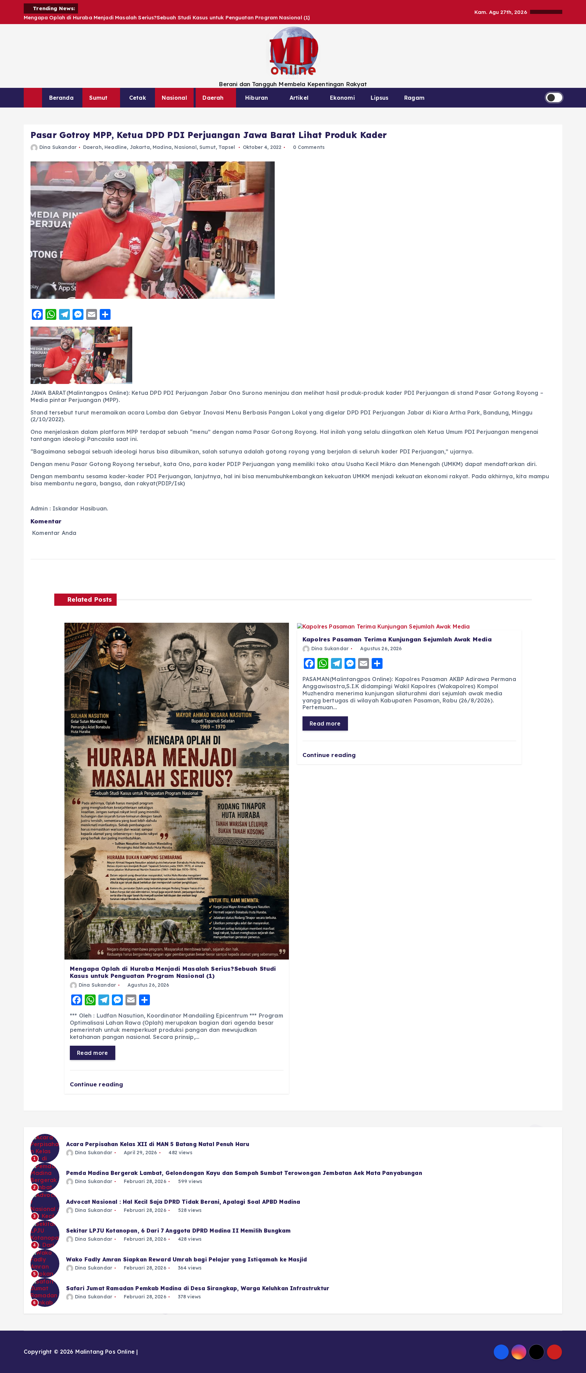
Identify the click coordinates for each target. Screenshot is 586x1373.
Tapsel (226, 147)
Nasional (174, 97)
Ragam (414, 97)
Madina (162, 147)
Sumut (98, 97)
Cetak (137, 97)
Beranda (61, 97)
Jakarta (140, 147)
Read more (92, 1052)
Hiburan (256, 97)
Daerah (212, 97)
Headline (115, 147)
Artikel (299, 97)
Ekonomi (342, 97)
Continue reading (97, 1084)
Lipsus (379, 97)
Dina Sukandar (58, 147)
